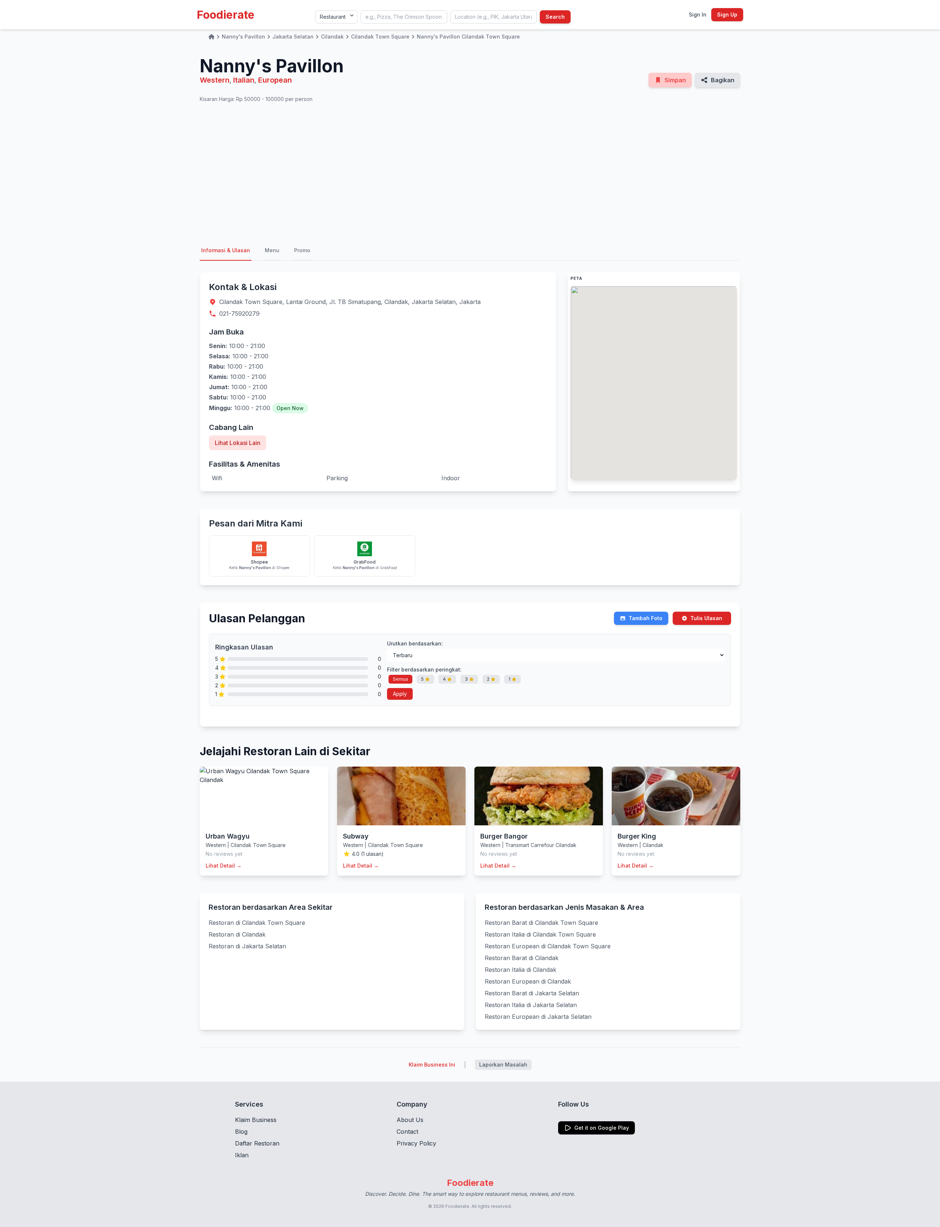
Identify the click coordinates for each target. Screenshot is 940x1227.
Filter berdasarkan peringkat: (424, 669)
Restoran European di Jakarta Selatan (538, 1016)
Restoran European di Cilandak (528, 981)
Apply (400, 694)
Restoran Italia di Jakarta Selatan (531, 1005)
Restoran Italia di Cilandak (520, 969)
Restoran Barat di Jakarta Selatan (532, 993)
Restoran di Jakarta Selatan (247, 946)
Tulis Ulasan (706, 618)
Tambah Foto (645, 618)
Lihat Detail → (224, 865)
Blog (241, 1131)
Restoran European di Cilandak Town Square (548, 946)
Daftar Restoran (257, 1143)
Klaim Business (255, 1119)
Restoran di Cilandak (237, 934)
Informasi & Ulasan (225, 250)
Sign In (697, 14)
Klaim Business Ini (432, 1064)
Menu (272, 250)
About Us (410, 1119)
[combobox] (404, 16)
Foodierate (225, 14)
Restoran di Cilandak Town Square (257, 922)
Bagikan (722, 80)
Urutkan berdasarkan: (415, 643)
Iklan (242, 1155)
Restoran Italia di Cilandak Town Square (540, 934)
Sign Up (727, 14)
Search (555, 17)
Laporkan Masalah (503, 1064)
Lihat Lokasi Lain (237, 442)
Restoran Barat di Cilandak (521, 958)
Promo (302, 250)
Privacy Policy (416, 1143)
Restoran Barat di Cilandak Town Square (541, 922)
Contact (407, 1131)
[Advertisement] (470, 171)
